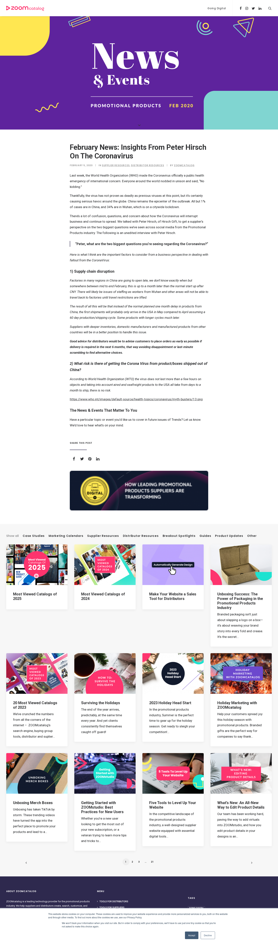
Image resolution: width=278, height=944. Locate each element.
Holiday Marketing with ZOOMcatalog (237, 705)
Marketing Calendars (66, 536)
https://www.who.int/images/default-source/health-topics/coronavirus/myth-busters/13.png (136, 399)
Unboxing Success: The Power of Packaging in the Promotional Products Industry (240, 601)
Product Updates (229, 536)
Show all (12, 536)
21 (152, 861)
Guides (205, 536)
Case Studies (34, 536)
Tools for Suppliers (111, 907)
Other (252, 536)
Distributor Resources (147, 165)
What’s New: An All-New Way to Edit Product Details (241, 805)
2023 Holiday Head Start (170, 703)
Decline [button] (208, 935)
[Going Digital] (139, 490)
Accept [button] (191, 935)
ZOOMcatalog (184, 165)
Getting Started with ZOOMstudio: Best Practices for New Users (102, 807)
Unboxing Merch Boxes (33, 802)
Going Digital (216, 8)
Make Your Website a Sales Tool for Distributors (172, 596)
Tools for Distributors (113, 901)
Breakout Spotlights (179, 536)
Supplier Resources (116, 165)
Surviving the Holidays (100, 703)
